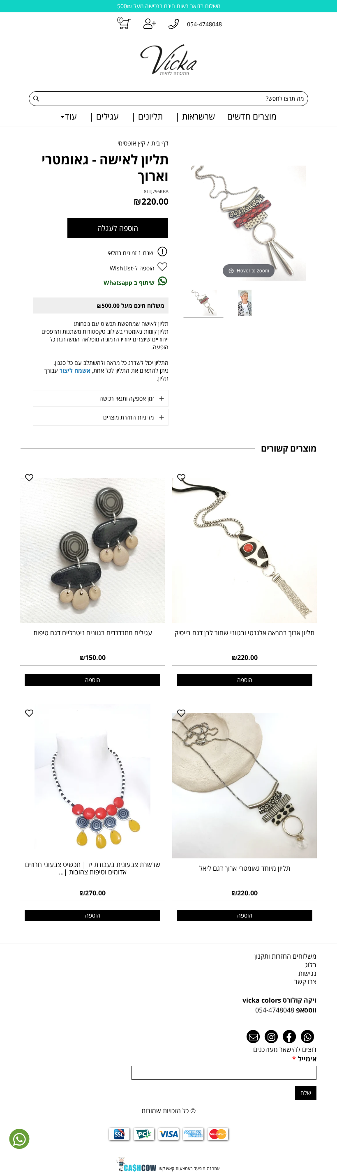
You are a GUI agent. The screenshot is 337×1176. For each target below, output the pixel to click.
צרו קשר (305, 981)
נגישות (307, 973)
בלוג (310, 964)
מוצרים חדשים (252, 116)
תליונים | (147, 116)
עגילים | (104, 116)
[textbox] (168, 1005)
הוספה (244, 680)
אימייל (304, 1058)
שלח (305, 1093)
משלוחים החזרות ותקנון (285, 956)
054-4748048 (274, 1010)
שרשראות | (195, 116)
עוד (71, 116)
